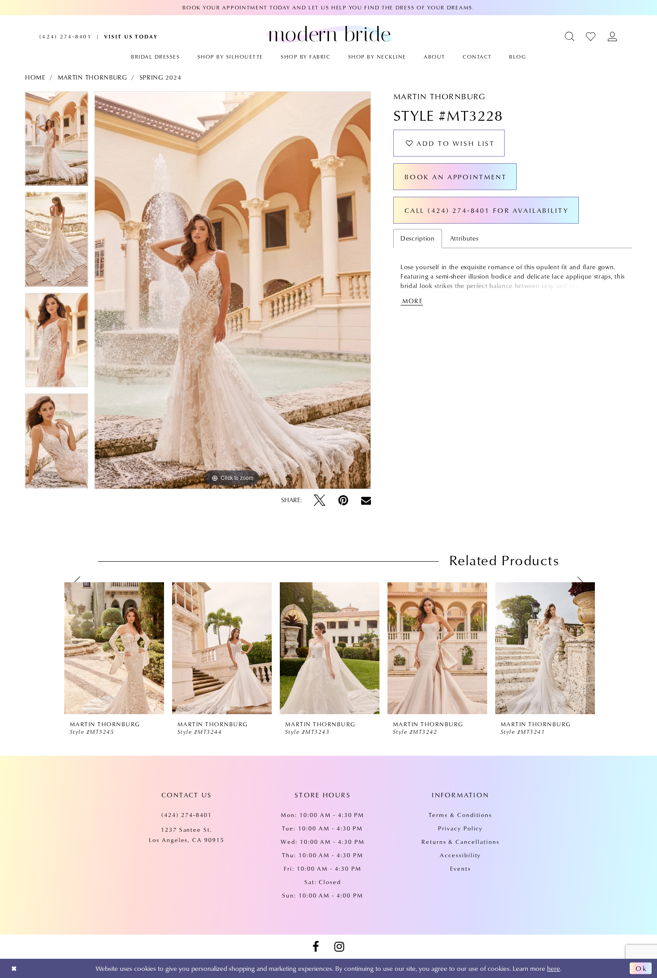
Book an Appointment (455, 177)
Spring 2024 (160, 77)
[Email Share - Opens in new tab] (366, 500)
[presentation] (114, 648)
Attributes (464, 238)
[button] (570, 36)
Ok (641, 968)
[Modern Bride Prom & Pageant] (328, 34)
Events (460, 868)
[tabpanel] (56, 141)
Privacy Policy (460, 828)
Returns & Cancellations (460, 842)
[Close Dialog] (14, 968)
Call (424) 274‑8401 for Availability (486, 210)
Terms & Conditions (460, 815)
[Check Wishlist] (591, 36)
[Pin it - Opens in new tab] (343, 500)
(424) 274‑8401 (186, 815)
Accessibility (460, 855)
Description (417, 238)
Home (35, 77)
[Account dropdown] (612, 36)
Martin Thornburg (92, 77)
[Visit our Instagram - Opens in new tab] (339, 947)
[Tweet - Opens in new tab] (319, 500)
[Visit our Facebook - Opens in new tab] (315, 947)
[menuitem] (65, 36)
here (553, 968)
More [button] (412, 301)
